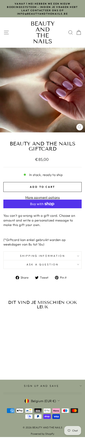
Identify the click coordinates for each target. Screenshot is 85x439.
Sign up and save (41, 385)
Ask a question (42, 264)
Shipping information (42, 255)
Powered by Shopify (42, 433)
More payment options (42, 197)
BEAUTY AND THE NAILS (43, 32)
